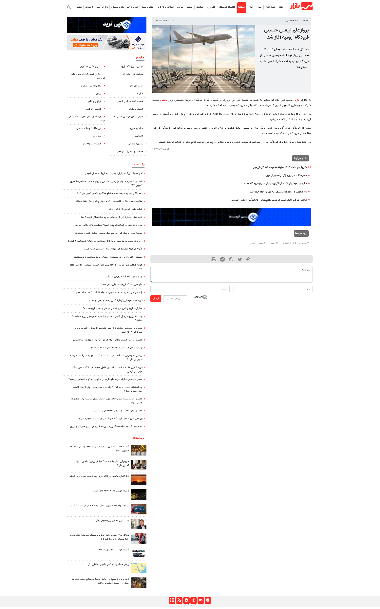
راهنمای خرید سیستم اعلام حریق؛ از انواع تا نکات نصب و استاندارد (108, 292)
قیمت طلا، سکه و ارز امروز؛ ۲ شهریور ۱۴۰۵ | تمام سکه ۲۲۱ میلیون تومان (99, 448)
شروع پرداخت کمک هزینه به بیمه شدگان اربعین (280, 167)
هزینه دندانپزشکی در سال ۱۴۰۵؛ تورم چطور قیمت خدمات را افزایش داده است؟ (106, 267)
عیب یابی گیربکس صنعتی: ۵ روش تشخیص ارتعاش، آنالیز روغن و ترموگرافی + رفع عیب (108, 330)
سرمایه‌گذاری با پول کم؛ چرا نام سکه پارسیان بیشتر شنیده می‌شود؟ (108, 233)
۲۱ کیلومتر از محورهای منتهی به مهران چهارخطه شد (278, 192)
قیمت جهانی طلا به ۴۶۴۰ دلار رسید (111, 491)
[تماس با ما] (200, 600)
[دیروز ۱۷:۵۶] (138, 450)
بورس (180, 7)
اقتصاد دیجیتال (227, 7)
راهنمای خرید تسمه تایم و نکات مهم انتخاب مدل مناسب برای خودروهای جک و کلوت (106, 401)
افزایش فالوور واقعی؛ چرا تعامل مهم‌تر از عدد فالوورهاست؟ (112, 308)
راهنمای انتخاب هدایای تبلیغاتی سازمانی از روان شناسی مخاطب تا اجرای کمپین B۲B (106, 183)
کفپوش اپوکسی (93, 109)
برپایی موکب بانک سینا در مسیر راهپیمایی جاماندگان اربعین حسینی (269, 200)
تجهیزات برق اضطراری (132, 66)
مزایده (140, 94)
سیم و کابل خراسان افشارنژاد (128, 117)
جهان (259, 7)
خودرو (190, 7)
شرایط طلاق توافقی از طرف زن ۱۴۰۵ (124, 209)
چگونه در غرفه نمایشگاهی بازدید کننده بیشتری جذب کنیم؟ (113, 249)
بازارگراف (89, 7)
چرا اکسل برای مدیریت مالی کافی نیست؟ (86, 118)
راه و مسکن (117, 7)
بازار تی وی (102, 7)
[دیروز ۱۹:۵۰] (138, 479)
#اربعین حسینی (257, 243)
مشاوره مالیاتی (135, 144)
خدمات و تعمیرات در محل (130, 152)
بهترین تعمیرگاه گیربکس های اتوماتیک (88, 76)
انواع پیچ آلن (94, 101)
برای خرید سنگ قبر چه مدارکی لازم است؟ (121, 284)
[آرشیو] (172, 600)
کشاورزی (211, 7)
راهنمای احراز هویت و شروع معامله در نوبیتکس (118, 411)
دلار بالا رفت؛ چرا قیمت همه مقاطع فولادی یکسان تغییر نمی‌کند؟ (109, 193)
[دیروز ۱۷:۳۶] (138, 509)
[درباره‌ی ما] (207, 600)
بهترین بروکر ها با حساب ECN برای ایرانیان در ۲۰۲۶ (116, 348)
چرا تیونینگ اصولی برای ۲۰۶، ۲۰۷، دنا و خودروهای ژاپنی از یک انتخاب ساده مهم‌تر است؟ (107, 389)
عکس (79, 7)
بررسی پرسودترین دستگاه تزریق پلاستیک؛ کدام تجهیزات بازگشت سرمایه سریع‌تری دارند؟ (106, 357)
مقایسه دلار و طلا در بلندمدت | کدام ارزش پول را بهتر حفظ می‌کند (109, 201)
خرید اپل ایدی (136, 86)
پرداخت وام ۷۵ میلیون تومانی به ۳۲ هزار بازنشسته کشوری (99, 506)
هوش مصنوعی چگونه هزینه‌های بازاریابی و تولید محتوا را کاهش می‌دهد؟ (105, 379)
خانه (281, 7)
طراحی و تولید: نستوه (190, 605)
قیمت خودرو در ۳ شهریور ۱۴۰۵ (113, 550)
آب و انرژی (132, 7)
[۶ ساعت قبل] (138, 553)
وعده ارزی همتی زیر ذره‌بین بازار (112, 520)
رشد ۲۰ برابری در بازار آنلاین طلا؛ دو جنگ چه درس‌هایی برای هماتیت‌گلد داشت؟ (106, 318)
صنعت (199, 7)
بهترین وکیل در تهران (90, 66)
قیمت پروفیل (136, 109)
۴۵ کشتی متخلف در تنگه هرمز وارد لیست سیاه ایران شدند (99, 476)
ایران (251, 7)
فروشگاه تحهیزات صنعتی (88, 128)
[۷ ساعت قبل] (138, 494)
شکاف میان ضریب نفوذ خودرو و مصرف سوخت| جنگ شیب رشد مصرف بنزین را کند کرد (99, 537)
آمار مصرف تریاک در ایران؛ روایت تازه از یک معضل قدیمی (113, 173)
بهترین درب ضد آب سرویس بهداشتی (123, 277)
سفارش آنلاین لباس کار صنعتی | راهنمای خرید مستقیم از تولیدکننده (108, 257)
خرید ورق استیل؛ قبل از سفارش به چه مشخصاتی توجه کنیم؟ (111, 217)
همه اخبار (270, 7)
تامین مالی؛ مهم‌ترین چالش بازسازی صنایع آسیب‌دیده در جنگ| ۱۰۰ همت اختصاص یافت (100, 581)
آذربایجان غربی (291, 20)
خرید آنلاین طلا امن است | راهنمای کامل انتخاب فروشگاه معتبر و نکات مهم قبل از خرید (106, 369)
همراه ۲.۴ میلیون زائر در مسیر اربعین (286, 175)
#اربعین (274, 243)
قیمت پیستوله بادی (91, 144)
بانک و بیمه (147, 7)
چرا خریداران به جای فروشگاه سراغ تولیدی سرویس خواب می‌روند (109, 419)
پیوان (98, 94)
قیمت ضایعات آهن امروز (130, 101)
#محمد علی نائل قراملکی (296, 243)
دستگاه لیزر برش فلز (132, 74)
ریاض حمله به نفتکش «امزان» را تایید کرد (108, 564)
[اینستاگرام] (193, 600)
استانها (241, 7)
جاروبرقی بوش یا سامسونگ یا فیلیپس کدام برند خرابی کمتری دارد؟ (101, 463)
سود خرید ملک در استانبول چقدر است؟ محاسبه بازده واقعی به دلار (108, 225)
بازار (297, 100)
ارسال (156, 299)
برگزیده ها (138, 164)
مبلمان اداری (136, 128)
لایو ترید (139, 136)
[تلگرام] (186, 600)
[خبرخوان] (179, 600)
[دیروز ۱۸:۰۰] (138, 524)
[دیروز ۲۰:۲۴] (138, 568)
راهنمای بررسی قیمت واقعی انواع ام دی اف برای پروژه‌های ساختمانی (107, 340)
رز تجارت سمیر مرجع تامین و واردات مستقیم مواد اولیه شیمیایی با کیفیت (105, 241)
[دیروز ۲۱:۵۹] (138, 465)
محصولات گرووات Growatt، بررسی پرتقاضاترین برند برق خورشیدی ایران (106, 427)
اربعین (163, 100)
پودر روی (97, 136)
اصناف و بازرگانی (165, 7)
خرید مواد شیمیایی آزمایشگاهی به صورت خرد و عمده (115, 301)
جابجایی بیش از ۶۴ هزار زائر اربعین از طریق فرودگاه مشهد (275, 183)
